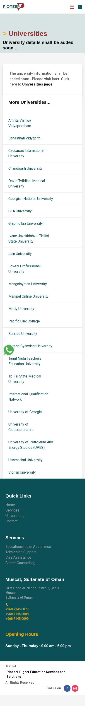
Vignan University (22, 472)
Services (12, 510)
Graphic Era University (25, 223)
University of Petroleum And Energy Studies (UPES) (30, 445)
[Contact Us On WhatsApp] (9, 350)
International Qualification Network (28, 397)
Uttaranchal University (25, 460)
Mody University (21, 309)
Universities (14, 516)
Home (10, 505)
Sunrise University (22, 333)
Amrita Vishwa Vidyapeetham (19, 123)
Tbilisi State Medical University (24, 379)
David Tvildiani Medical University (26, 183)
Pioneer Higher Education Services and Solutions (36, 674)
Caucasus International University (26, 153)
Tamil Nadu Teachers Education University (24, 361)
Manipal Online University (28, 296)
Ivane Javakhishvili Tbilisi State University (28, 238)
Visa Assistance (18, 557)
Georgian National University (30, 199)
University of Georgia (25, 412)
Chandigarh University (25, 168)
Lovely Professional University (24, 269)
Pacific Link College (24, 321)
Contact (11, 521)
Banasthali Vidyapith (24, 138)
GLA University (20, 211)
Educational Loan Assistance (28, 546)
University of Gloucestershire (21, 427)
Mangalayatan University (27, 284)
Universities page (37, 84)
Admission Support (20, 552)
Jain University (20, 254)
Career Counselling (20, 563)
